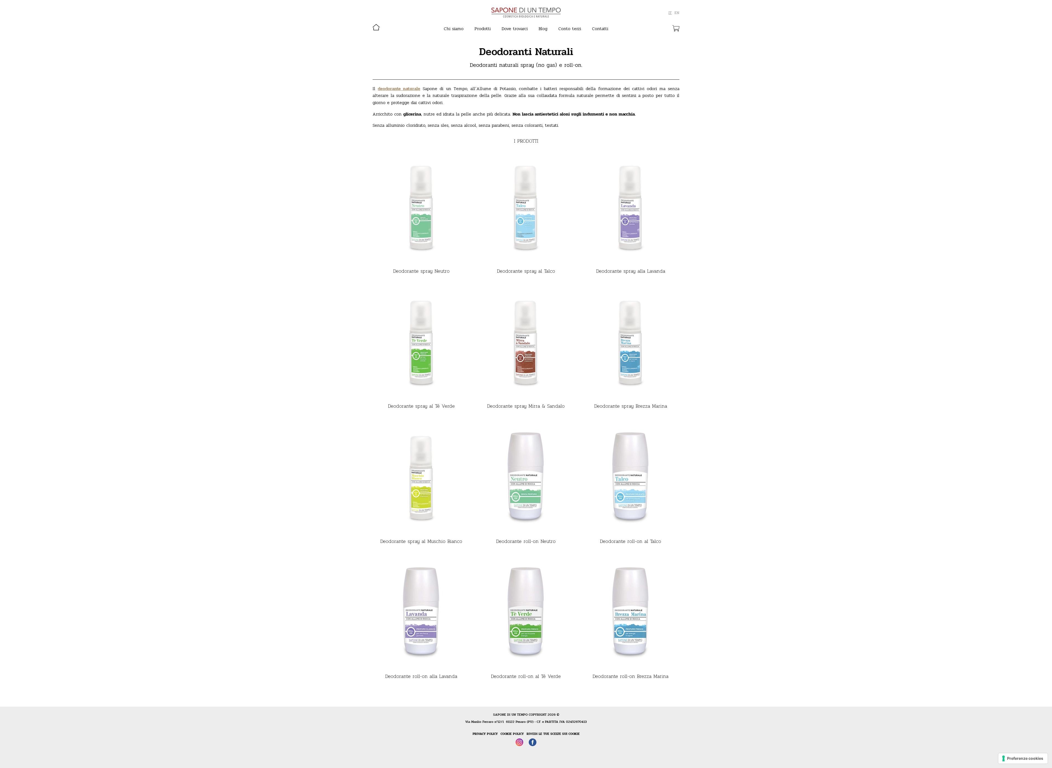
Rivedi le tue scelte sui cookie (553, 733)
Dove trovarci (515, 28)
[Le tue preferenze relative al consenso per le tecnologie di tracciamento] (1023, 758)
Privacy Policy (485, 733)
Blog (543, 28)
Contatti (600, 28)
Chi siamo (454, 28)
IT (670, 13)
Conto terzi (569, 28)
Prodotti (482, 28)
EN (676, 13)
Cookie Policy (512, 733)
